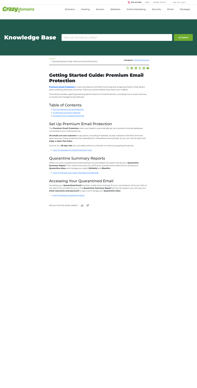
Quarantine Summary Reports (66, 113)
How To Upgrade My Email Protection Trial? (72, 150)
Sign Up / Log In (179, 2)
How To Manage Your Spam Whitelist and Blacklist (76, 173)
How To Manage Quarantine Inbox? (69, 195)
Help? (147, 2)
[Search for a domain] (190, 2)
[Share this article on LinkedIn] (135, 68)
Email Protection (141, 60)
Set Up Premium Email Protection (68, 109)
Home (52, 59)
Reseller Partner (159, 2)
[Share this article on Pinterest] (143, 68)
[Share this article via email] (147, 68)
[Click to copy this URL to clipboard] (127, 68)
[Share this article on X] (139, 68)
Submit (184, 37)
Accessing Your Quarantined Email (68, 116)
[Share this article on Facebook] (131, 68)
